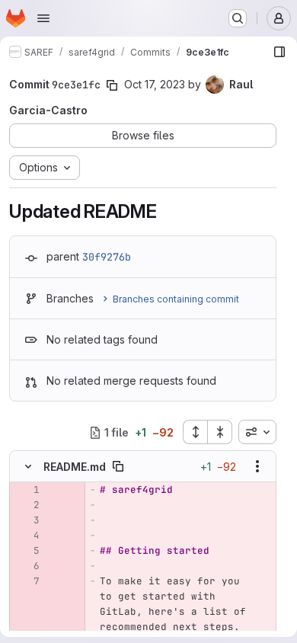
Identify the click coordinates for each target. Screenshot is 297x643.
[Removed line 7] (27, 581)
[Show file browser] (279, 52)
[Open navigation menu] (43, 18)
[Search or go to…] (237, 18)
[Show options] (257, 466)
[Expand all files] (195, 432)
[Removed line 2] (27, 505)
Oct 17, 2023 (154, 84)
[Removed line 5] (27, 550)
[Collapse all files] (220, 432)
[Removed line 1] (27, 489)
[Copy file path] (118, 466)
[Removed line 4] (27, 535)
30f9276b (106, 257)
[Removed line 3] (27, 520)
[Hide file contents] (28, 466)
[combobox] (257, 432)
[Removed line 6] (27, 566)
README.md (74, 466)
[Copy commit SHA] (112, 85)
